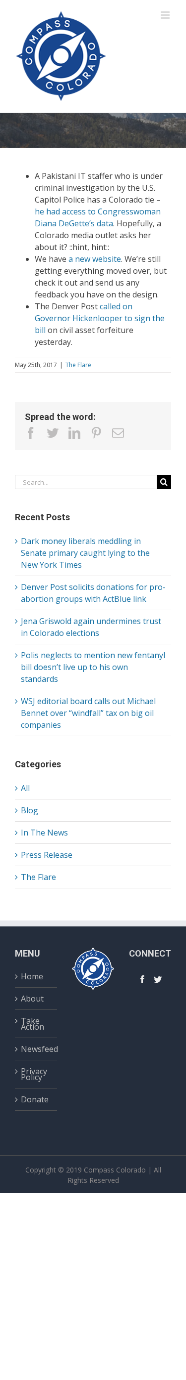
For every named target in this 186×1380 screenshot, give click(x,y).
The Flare (78, 365)
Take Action (32, 1023)
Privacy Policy (34, 1074)
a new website (94, 258)
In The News (44, 832)
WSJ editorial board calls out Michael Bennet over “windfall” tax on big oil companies (88, 713)
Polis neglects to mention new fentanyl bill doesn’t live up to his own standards (93, 667)
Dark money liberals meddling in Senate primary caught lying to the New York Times (85, 553)
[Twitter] (158, 979)
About (32, 998)
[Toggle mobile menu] (166, 15)
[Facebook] (142, 979)
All (25, 788)
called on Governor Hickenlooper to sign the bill (100, 318)
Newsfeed (36, 1049)
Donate (35, 1099)
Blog (29, 810)
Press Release (46, 854)
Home (32, 977)
